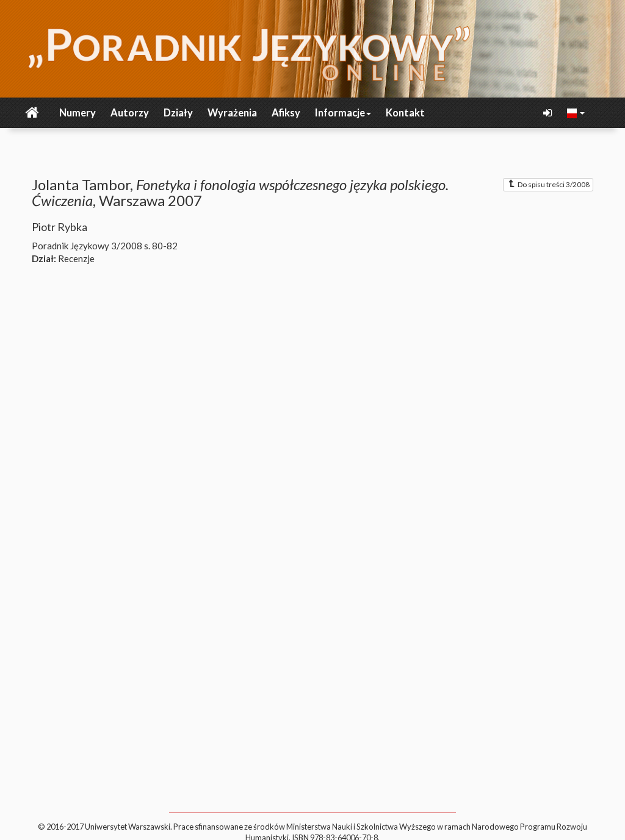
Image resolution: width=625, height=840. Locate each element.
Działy (178, 113)
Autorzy (129, 113)
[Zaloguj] (549, 113)
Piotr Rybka (59, 226)
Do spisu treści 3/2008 (554, 184)
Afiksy (286, 113)
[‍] (576, 112)
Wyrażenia (232, 113)
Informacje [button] (340, 113)
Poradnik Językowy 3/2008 (87, 245)
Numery (77, 113)
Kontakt (405, 113)
